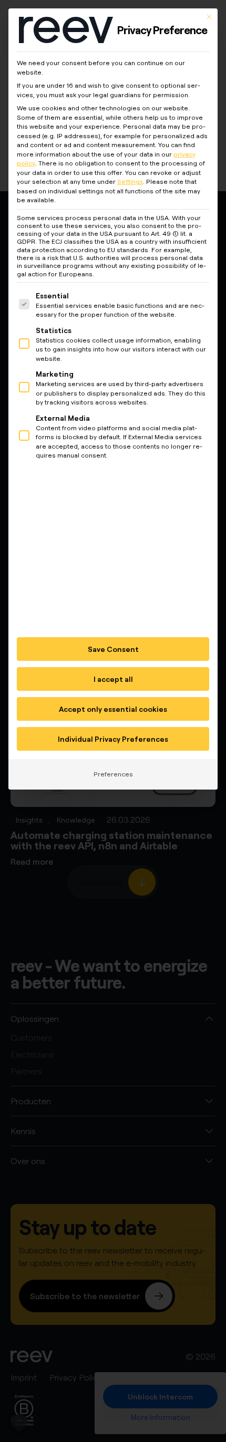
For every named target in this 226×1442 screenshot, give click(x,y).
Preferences (113, 774)
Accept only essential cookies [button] (113, 708)
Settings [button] (130, 181)
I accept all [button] (113, 679)
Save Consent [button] (113, 649)
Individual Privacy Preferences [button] (113, 738)
